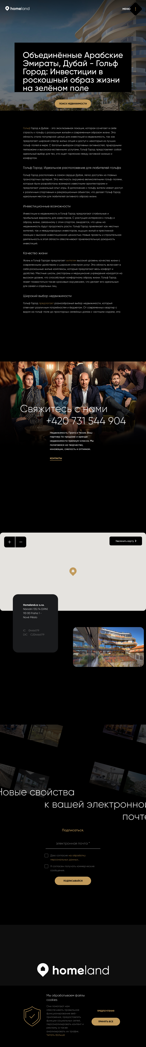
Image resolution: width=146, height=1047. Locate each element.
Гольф (26, 128)
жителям (71, 260)
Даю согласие (68, 857)
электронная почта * (73, 843)
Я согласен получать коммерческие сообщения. (72, 868)
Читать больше (55, 1035)
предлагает (46, 303)
